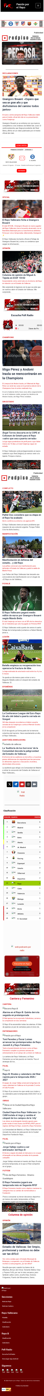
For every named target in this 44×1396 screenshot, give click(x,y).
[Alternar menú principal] (38, 5)
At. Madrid (21, 847)
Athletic (20, 914)
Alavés (20, 843)
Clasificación (6, 1322)
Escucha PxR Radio (8, 1354)
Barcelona (21, 823)
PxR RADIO (21, 171)
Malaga (20, 899)
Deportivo (21, 879)
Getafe (20, 868)
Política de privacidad (22, 1386)
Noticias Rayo (6, 1301)
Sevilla (20, 833)
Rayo (19, 884)
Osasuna (21, 853)
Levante (20, 904)
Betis (19, 838)
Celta (19, 889)
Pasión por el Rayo (22, 6)
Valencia (21, 894)
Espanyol (21, 863)
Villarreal (21, 873)
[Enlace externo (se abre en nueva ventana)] (22, 38)
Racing (20, 859)
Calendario (5, 1327)
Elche (19, 909)
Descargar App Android (10, 1359)
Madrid (20, 828)
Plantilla (4, 1317)
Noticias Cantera (7, 1306)
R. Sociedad (22, 919)
